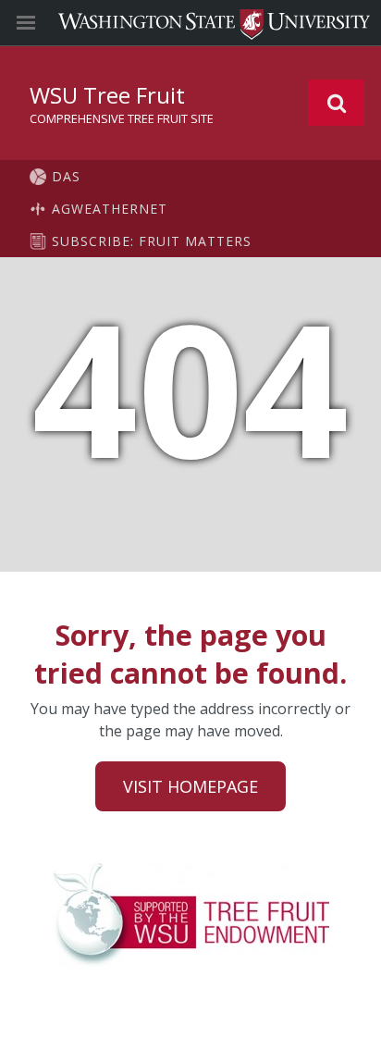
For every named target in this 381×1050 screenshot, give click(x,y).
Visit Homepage (190, 786)
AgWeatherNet (109, 208)
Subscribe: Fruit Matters (152, 241)
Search (336, 103)
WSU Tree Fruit (107, 95)
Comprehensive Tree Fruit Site (122, 118)
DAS (66, 176)
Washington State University (190, 22)
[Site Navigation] (46, 23)
